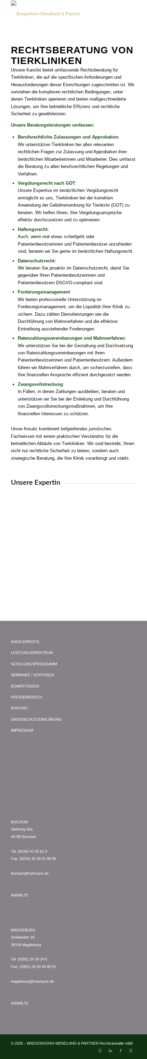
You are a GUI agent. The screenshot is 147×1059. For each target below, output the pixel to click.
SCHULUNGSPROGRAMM (34, 664)
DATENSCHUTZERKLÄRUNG (36, 719)
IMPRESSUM (22, 730)
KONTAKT (19, 708)
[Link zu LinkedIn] (110, 1050)
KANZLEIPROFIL (25, 642)
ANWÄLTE (19, 895)
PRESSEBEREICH (26, 697)
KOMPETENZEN (25, 686)
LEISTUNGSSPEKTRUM (32, 653)
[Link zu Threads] (131, 1050)
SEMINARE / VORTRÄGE (32, 675)
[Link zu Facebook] (121, 1050)
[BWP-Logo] (61, 14)
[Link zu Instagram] (100, 1050)
